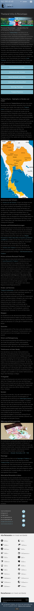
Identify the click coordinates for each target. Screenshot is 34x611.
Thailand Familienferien (7, 290)
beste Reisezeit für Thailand (10, 261)
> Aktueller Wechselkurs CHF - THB (19, 453)
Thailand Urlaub (5, 462)
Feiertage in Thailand (23, 458)
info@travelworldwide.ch (7, 521)
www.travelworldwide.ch (7, 523)
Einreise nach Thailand (9, 247)
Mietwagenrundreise (25, 398)
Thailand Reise (13, 32)
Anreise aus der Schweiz (9, 202)
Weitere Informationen (24, 606)
